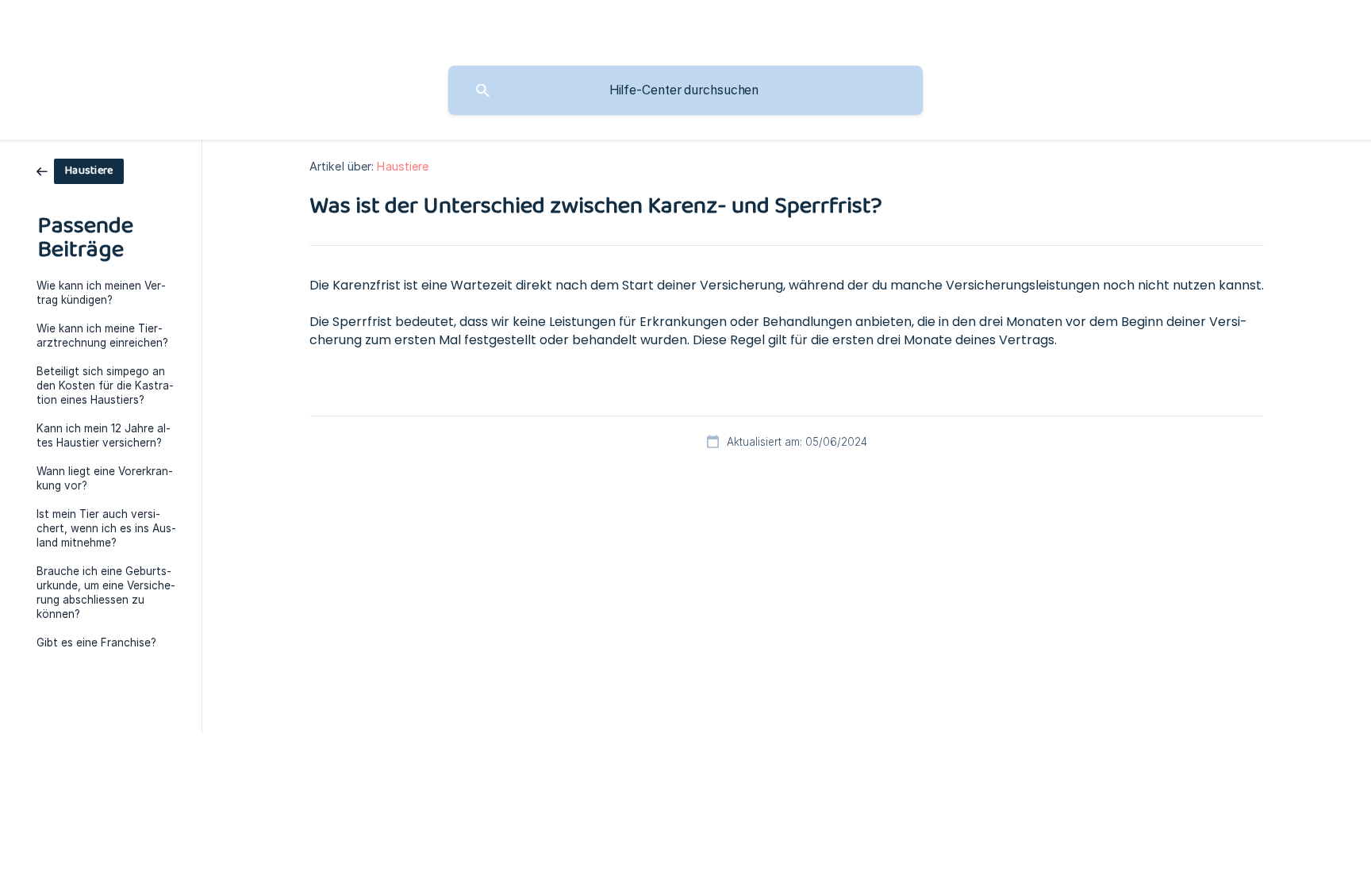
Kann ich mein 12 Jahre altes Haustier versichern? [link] (103, 435)
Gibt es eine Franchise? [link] (96, 642)
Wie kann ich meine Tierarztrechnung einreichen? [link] (102, 335)
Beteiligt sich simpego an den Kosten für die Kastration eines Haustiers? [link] (105, 385)
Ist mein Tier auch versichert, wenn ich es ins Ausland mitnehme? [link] (106, 528)
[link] (80, 170)
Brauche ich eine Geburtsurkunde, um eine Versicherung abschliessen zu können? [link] (105, 592)
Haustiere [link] (402, 166)
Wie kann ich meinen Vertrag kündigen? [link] (101, 292)
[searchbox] (685, 90)
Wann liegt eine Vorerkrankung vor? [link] (104, 478)
